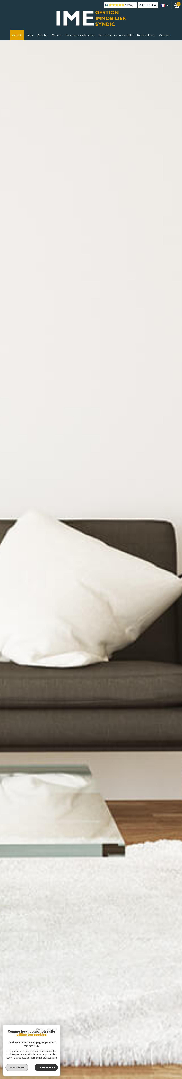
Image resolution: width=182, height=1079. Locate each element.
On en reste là (44, 1029)
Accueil (17, 34)
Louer (29, 34)
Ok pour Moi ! (46, 1067)
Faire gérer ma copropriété (116, 34)
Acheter (43, 34)
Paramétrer (17, 1067)
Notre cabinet (146, 34)
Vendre (56, 34)
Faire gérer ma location (80, 34)
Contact (164, 34)
